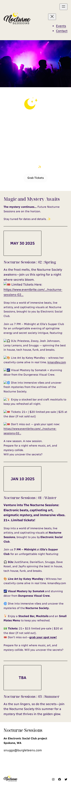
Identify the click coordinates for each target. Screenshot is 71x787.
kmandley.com (57, 362)
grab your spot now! (43, 637)
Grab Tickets (35, 178)
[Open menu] (63, 7)
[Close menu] (52, 17)
